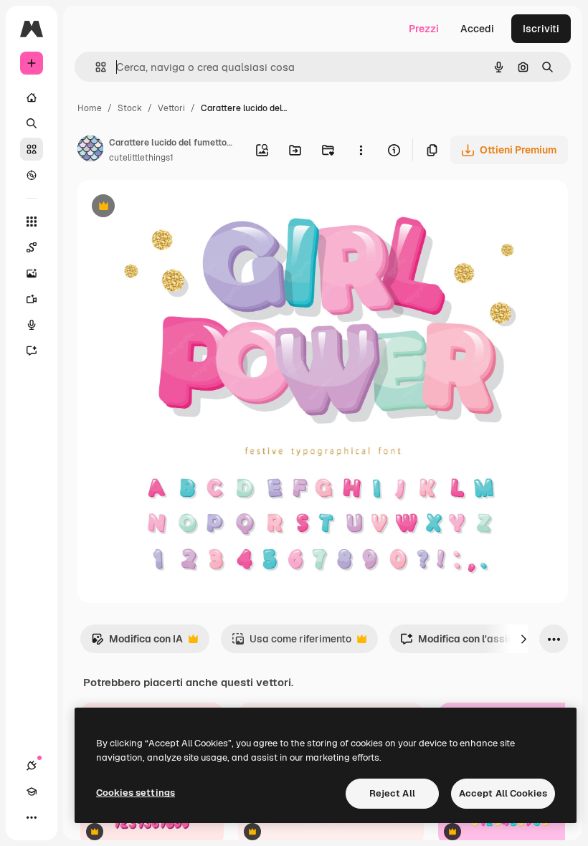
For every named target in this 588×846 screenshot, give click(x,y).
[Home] (31, 97)
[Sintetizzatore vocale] (31, 324)
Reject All (392, 793)
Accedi (477, 28)
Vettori (171, 108)
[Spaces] (31, 247)
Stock (130, 108)
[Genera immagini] (31, 273)
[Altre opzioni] (360, 150)
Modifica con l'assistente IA (475, 642)
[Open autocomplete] (95, 67)
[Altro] (31, 817)
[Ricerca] (31, 123)
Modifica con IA (137, 642)
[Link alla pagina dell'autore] (90, 151)
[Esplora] (31, 174)
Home (89, 108)
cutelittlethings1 (141, 157)
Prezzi (424, 28)
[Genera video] (31, 298)
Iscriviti (541, 28)
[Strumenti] (31, 221)
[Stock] (31, 149)
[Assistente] (31, 350)
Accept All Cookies (503, 793)
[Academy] (31, 791)
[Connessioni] (31, 765)
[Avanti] (523, 638)
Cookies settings (135, 792)
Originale (172, 207)
